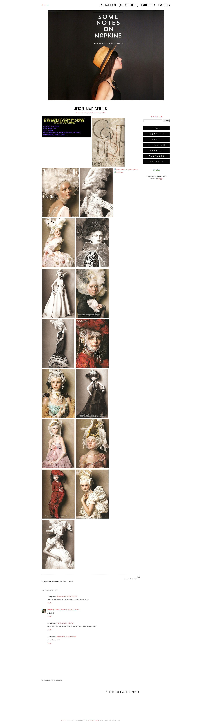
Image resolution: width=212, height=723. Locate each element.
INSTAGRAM (108, 5)
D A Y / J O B (156, 150)
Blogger (160, 179)
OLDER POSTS (131, 692)
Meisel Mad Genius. (90, 108)
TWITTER (164, 5)
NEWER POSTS (114, 692)
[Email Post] (138, 577)
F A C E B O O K (156, 156)
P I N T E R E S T (156, 134)
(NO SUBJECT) (128, 5)
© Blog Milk (93, 720)
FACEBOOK (148, 5)
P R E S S (156, 139)
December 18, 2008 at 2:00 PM (67, 596)
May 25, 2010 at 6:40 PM (65, 623)
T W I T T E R (156, 161)
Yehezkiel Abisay (53, 610)
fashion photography (53, 581)
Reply (49, 603)
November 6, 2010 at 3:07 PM (66, 636)
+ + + (45, 4)
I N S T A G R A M (156, 145)
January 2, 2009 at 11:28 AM (69, 610)
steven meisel (68, 581)
